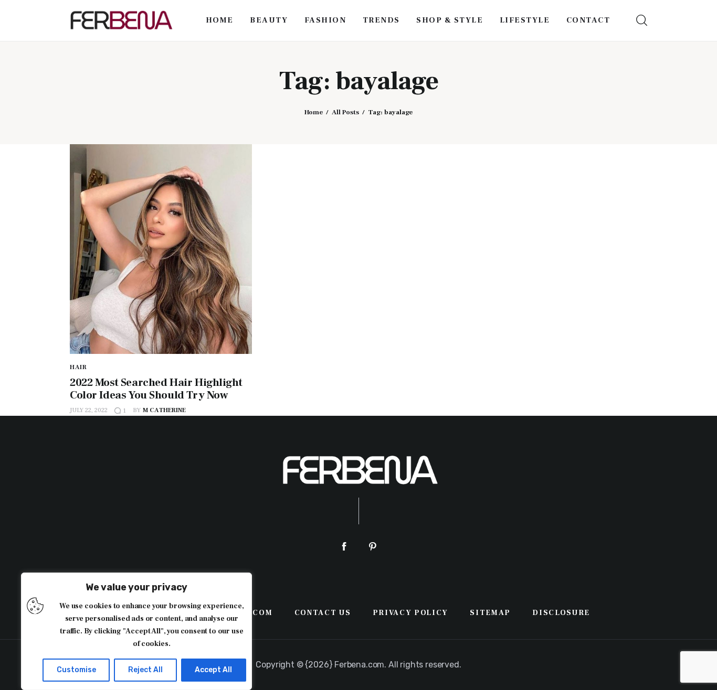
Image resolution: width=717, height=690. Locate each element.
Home (313, 112)
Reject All (145, 669)
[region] (136, 631)
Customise (76, 669)
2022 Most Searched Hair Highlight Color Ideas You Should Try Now (156, 388)
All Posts (345, 112)
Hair (78, 367)
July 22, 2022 (89, 410)
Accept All (213, 669)
